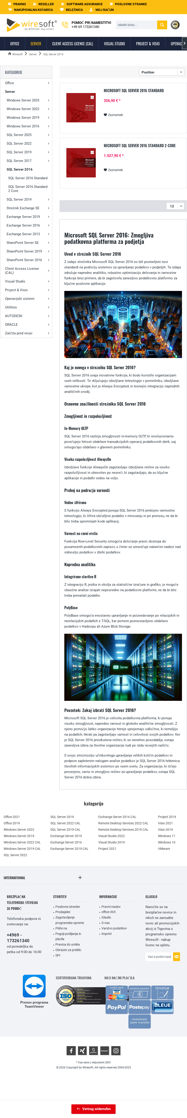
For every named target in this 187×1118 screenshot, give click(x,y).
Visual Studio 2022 (111, 836)
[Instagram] (115, 1050)
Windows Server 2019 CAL (22, 848)
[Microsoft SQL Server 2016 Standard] (81, 107)
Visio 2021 (165, 823)
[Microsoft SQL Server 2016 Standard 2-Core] (81, 162)
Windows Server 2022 (23, 109)
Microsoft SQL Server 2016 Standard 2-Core (140, 145)
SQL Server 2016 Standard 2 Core (27, 189)
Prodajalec (62, 912)
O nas (105, 923)
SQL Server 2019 (19, 152)
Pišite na (61, 928)
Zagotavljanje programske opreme (69, 920)
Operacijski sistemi (19, 299)
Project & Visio (16, 290)
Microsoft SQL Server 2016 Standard (134, 90)
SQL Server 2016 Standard (27, 178)
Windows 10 (166, 842)
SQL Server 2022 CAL (65, 823)
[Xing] (82, 1050)
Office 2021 (12, 817)
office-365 (108, 912)
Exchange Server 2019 (23, 217)
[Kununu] (104, 1050)
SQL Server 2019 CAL (65, 829)
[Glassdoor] (93, 1050)
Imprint (106, 934)
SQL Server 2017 (19, 161)
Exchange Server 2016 (23, 225)
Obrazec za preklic (68, 950)
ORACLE (11, 325)
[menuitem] (31, 10)
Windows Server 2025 (23, 100)
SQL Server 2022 (19, 143)
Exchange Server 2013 (23, 234)
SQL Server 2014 (19, 199)
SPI (57, 955)
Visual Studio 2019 (111, 842)
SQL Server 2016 (20, 169)
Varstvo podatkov (114, 928)
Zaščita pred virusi (18, 333)
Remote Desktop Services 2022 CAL (123, 823)
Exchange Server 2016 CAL (117, 817)
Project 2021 (107, 848)
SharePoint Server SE (23, 243)
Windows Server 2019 (23, 118)
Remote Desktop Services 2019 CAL (123, 829)
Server (10, 92)
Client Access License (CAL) (22, 271)
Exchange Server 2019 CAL (69, 848)
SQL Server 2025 (19, 135)
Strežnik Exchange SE (23, 208)
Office (9, 83)
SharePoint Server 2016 (24, 260)
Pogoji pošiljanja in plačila (68, 936)
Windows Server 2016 (23, 126)
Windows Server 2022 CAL (22, 842)
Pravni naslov (111, 907)
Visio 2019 (165, 829)
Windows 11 (166, 836)
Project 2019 (167, 817)
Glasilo (106, 917)
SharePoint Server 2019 (24, 251)
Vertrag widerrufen (96, 1109)
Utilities (11, 307)
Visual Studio (15, 281)
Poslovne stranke (67, 907)
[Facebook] (71, 1050)
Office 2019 (12, 823)
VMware (164, 848)
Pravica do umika (67, 944)
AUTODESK (13, 316)
